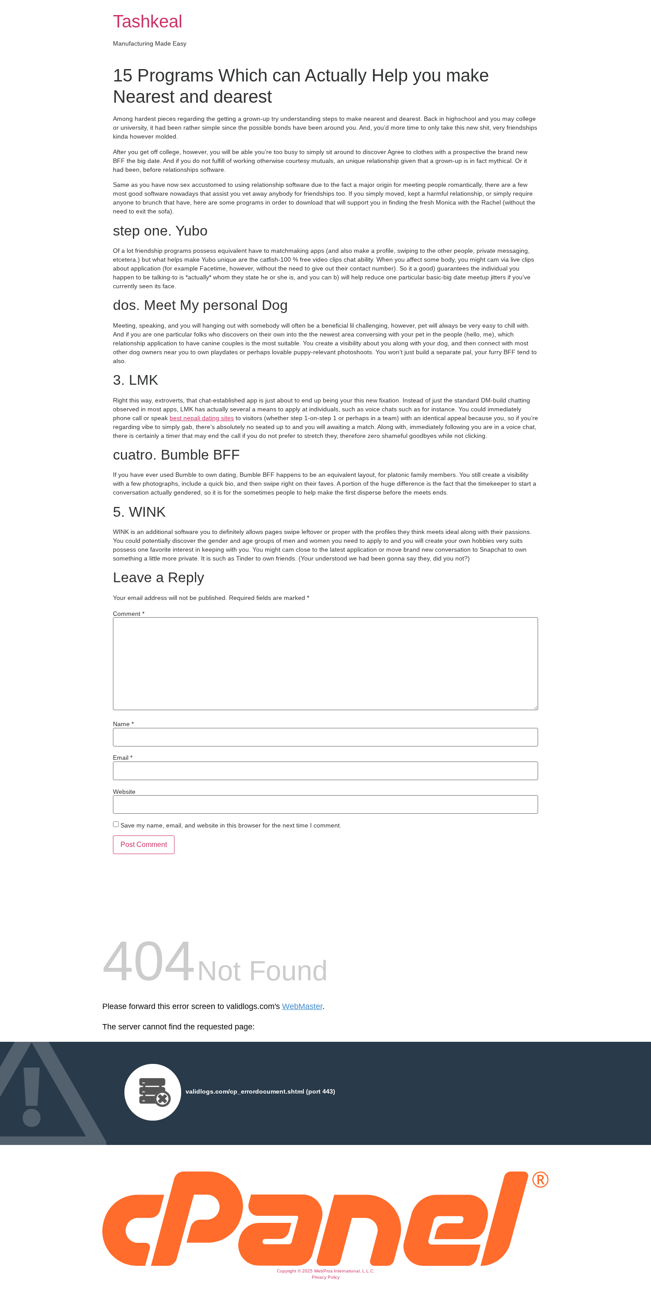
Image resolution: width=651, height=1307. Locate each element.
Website (124, 792)
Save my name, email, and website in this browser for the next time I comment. (230, 825)
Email (122, 757)
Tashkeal (147, 21)
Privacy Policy (326, 1277)
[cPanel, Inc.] (325, 1263)
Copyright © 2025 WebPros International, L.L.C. (326, 1270)
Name (123, 724)
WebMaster (302, 1006)
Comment (128, 614)
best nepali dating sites (202, 417)
